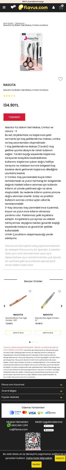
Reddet (36, 464)
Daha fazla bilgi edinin (39, 458)
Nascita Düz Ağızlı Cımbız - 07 (47, 319)
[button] (9, 95)
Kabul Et (60, 458)
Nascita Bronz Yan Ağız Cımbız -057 (16, 319)
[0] (12, 7)
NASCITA (9, 85)
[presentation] (1, 311)
